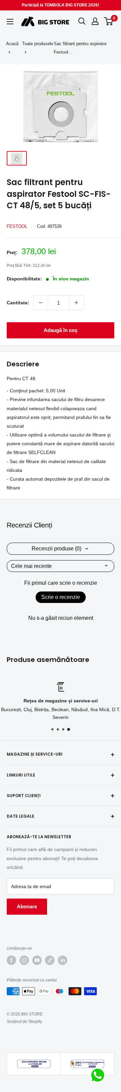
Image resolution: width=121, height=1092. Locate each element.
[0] (109, 21)
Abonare (27, 906)
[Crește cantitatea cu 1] (76, 303)
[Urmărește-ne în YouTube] (37, 960)
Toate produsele (37, 43)
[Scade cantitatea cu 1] (41, 303)
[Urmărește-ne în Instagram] (24, 960)
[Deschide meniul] (10, 21)
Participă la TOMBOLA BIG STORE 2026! (60, 5)
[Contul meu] (95, 21)
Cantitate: (18, 302)
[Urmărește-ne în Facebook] (11, 960)
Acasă (12, 43)
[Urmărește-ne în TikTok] (49, 960)
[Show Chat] (99, 1075)
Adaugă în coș (60, 330)
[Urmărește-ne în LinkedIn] (62, 960)
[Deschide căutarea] (82, 21)
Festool (17, 226)
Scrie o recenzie (60, 597)
